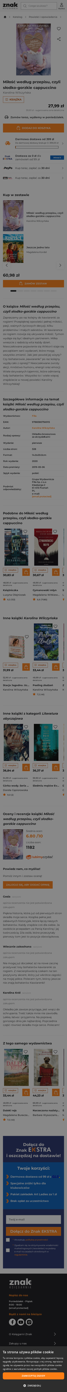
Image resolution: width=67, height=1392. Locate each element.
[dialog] (33, 1369)
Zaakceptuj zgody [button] (33, 1375)
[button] (33, 1385)
